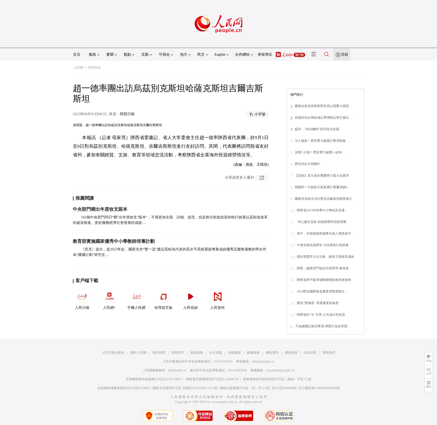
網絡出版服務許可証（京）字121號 (244, 388)
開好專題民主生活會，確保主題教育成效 (325, 256)
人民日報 (82, 308)
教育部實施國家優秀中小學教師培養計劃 (114, 241)
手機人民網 (136, 308)
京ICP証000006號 (284, 388)
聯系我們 (329, 352)
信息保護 (310, 352)
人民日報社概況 (113, 352)
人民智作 (217, 308)
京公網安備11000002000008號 (319, 388)
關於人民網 (138, 352)
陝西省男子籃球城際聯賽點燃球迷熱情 (324, 280)
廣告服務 (196, 352)
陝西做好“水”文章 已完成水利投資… (322, 314)
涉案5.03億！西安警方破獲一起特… (320, 152)
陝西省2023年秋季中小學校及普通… (322, 210)
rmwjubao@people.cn (280, 370)
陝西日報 (127, 114)
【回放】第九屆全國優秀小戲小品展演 (322, 175)
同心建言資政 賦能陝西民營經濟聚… (323, 222)
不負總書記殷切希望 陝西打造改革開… (323, 326)
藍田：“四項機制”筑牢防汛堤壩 (317, 129)
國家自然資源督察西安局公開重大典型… (323, 106)
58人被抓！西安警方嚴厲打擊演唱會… (322, 140)
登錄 (344, 54)
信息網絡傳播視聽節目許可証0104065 (123, 388)
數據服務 (253, 352)
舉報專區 (265, 54)
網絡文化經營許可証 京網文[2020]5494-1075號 (184, 388)
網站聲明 (272, 352)
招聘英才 (177, 352)
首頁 (76, 54)
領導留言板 (163, 308)
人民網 (78, 67)
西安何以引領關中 (307, 164)
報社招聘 (158, 352)
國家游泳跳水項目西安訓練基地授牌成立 (323, 198)
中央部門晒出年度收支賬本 (100, 209)
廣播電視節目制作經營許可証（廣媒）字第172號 (277, 379)
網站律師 (291, 352)
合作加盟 (215, 352)
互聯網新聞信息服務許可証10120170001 (154, 379)
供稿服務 (234, 352)
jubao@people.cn (263, 361)
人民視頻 (190, 308)
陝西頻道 (94, 67)
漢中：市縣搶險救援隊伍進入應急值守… (325, 233)
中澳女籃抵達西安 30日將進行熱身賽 (323, 245)
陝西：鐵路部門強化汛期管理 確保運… (324, 268)
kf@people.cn (177, 370)
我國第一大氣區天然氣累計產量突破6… (323, 187)
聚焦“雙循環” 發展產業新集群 (318, 303)
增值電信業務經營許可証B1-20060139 (212, 379)
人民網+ (109, 308)
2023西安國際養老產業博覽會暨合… (322, 291)
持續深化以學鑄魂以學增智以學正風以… (323, 117)
